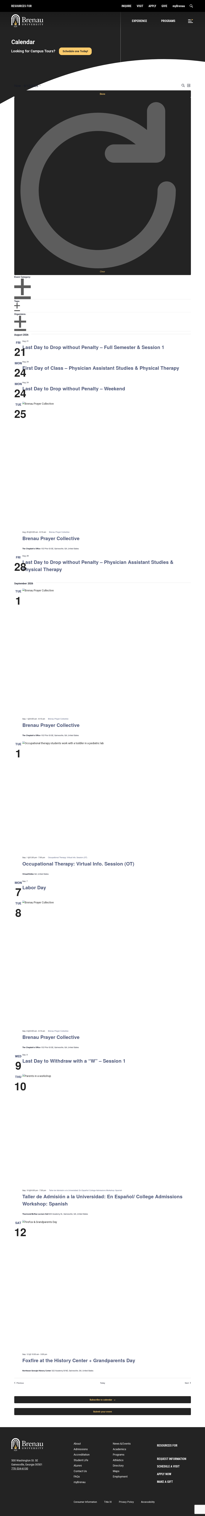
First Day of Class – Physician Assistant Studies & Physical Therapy (100, 367)
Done (102, 93)
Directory (118, 1465)
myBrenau (80, 1482)
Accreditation (82, 1454)
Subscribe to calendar (101, 1399)
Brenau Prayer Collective (51, 538)
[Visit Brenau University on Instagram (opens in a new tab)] (19, 1501)
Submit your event (102, 1411)
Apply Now (164, 1474)
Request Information (171, 1459)
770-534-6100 (19, 1468)
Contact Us (80, 1471)
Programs (168, 21)
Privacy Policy (126, 1502)
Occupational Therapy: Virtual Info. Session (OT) (78, 863)
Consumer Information (85, 1502)
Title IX (108, 1502)
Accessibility (148, 1502)
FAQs (77, 1476)
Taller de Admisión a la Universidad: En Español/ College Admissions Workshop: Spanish (102, 1200)
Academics (119, 1449)
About (77, 1443)
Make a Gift (165, 1482)
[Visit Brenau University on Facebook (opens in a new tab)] (12, 1501)
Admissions (81, 1449)
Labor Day (34, 887)
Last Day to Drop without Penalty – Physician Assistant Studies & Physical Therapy (97, 565)
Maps (116, 1471)
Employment (120, 1476)
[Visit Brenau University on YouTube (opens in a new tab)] (26, 1501)
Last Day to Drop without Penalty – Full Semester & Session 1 (93, 347)
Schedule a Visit (168, 1466)
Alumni (78, 1465)
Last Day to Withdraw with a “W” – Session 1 (74, 1060)
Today (102, 1383)
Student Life (81, 1460)
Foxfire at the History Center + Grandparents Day (78, 1360)
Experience (139, 21)
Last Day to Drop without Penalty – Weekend (73, 388)
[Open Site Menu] (190, 21)
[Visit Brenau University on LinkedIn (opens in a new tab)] (33, 1501)
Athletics (118, 1460)
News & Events (122, 1443)
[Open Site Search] (191, 6)
